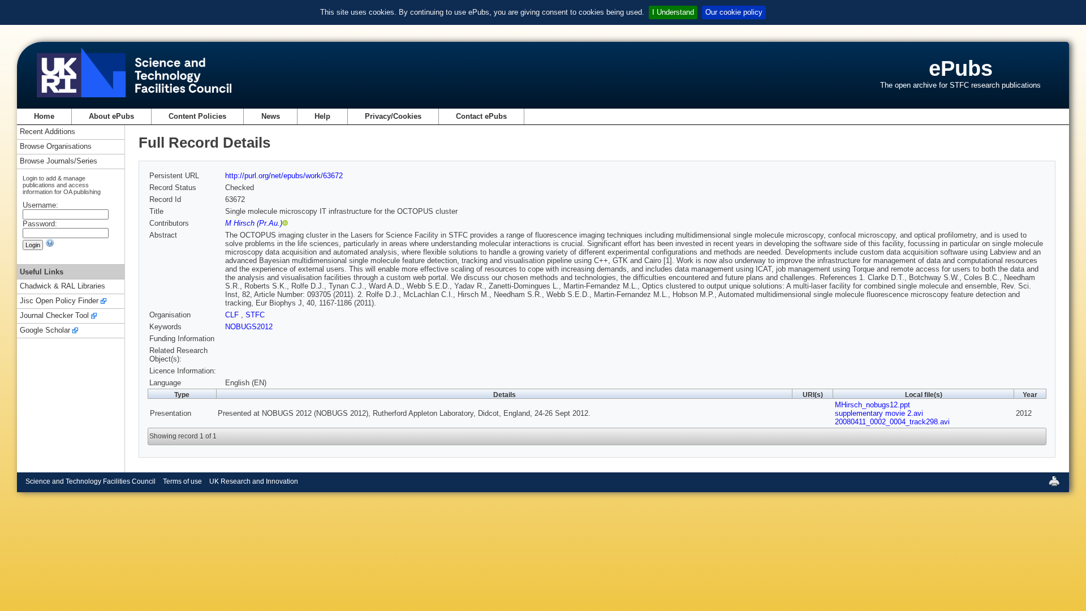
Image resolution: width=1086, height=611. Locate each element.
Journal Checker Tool (54, 316)
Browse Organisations (56, 147)
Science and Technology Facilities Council (90, 481)
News (270, 116)
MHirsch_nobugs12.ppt (872, 405)
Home (44, 116)
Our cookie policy (733, 12)
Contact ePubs (481, 116)
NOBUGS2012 (249, 326)
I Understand (673, 12)
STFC (255, 315)
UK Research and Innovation (253, 481)
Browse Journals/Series (58, 161)
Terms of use (182, 481)
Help (322, 116)
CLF (233, 315)
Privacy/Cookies (393, 116)
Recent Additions (47, 132)
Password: (40, 224)
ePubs (961, 68)
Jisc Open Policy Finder (59, 301)
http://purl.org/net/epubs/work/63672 (284, 175)
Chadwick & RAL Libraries (62, 286)
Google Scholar (45, 330)
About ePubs (111, 116)
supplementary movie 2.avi (879, 413)
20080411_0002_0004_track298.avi (892, 422)
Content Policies (197, 116)
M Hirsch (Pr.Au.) (253, 223)
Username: (40, 205)
